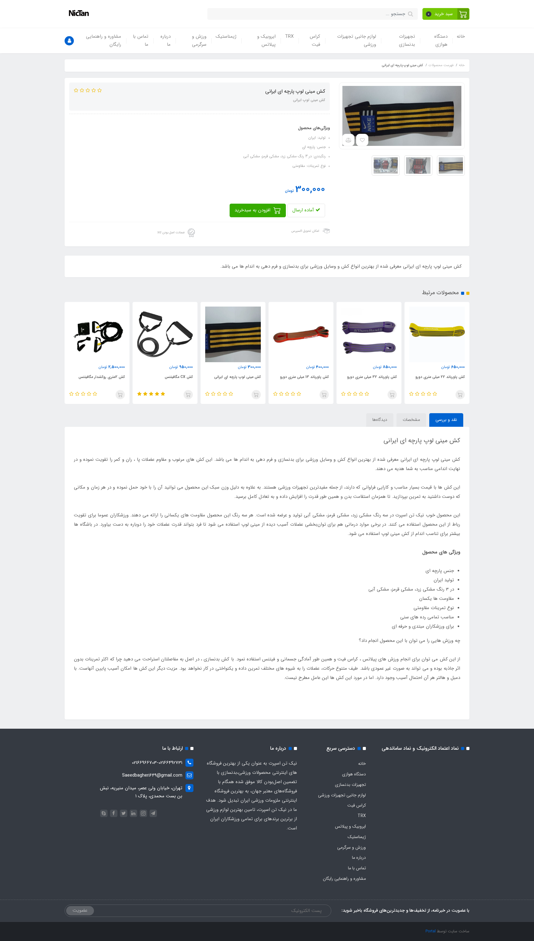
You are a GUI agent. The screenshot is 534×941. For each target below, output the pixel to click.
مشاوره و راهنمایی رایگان (103, 40)
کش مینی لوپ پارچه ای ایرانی (237, 377)
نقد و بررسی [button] (446, 419)
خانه (461, 36)
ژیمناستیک (226, 36)
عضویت (80, 910)
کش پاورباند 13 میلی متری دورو (304, 377)
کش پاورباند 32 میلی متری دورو (372, 377)
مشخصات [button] (411, 419)
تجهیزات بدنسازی (407, 40)
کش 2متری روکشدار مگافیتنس (101, 377)
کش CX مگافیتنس (179, 377)
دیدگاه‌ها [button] (379, 419)
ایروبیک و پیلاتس (266, 40)
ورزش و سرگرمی (199, 40)
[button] (446, 14)
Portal (431, 931)
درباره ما (165, 40)
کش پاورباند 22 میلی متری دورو (440, 377)
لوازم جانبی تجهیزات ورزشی (356, 40)
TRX (289, 36)
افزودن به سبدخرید (253, 210)
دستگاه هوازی (440, 40)
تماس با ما (140, 40)
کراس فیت (315, 40)
